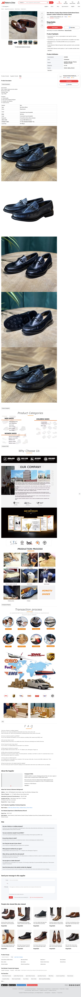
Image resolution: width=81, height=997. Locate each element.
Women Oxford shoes (44, 961)
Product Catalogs (19, 957)
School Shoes (29, 807)
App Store (4, 985)
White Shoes (51, 975)
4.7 (65, 77)
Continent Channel (55, 988)
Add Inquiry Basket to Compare (23, 47)
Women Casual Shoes (25, 964)
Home (2, 9)
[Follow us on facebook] (70, 985)
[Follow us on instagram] (73, 985)
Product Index (62, 988)
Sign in (78, 3)
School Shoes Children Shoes (7, 959)
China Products (21, 988)
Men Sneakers (63, 959)
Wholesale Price (48, 988)
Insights (67, 988)
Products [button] (22, 2)
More (2, 981)
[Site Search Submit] (51, 2)
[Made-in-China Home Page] (8, 2)
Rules (79, 6)
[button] (47, 2)
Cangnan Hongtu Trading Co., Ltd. (56, 16)
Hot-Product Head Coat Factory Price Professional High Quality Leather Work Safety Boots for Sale (40, 946)
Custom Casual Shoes (60, 975)
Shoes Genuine (70, 975)
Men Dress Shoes (24, 959)
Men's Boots (23, 9)
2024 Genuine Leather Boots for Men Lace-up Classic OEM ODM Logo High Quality (55, 946)
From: (7, 880)
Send (11, 897)
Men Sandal (23, 961)
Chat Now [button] (72, 27)
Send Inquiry (55, 27)
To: (7, 883)
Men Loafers (3, 961)
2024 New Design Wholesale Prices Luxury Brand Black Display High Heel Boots (8, 946)
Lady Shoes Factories (42, 975)
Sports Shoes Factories (30, 975)
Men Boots (42, 959)
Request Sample (68, 30)
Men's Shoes (17, 9)
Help (58, 6)
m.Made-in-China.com (43, 990)
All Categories (5, 6)
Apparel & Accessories (9, 9)
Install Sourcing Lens (33, 985)
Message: (6, 886)
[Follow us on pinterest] (77, 985)
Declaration (54, 992)
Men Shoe (10, 807)
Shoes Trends (33, 978)
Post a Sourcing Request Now (36, 897)
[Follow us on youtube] (75, 985)
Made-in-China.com (35, 990)
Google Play (12, 985)
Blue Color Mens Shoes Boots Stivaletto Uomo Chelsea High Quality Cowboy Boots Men (71, 946)
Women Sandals (4, 964)
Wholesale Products (40, 988)
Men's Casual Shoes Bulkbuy (44, 978)
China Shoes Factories (6, 975)
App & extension (65, 6)
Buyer (52, 6)
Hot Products (15, 988)
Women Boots (63, 961)
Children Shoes (23, 807)
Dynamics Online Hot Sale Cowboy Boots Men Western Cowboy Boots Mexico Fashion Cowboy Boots (56, 923)
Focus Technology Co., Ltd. (31, 992)
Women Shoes (16, 807)
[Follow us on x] (71, 985)
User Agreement (47, 992)
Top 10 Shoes (25, 978)
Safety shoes (43, 964)
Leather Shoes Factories (18, 975)
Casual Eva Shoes (5, 978)
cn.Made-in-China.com (52, 990)
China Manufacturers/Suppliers (30, 988)
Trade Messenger (21, 985)
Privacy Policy (59, 992)
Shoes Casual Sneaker (16, 978)
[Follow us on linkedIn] (79, 985)
